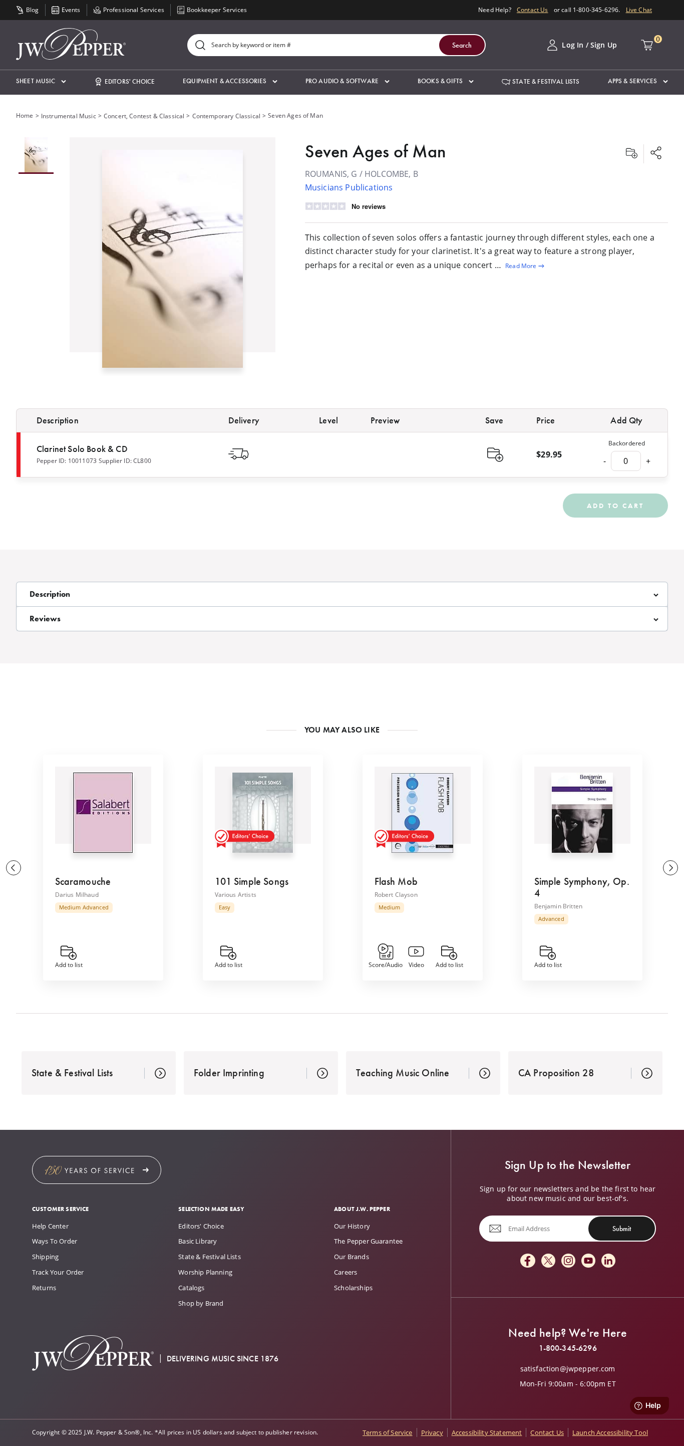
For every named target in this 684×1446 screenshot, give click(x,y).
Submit (621, 1228)
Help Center (50, 1226)
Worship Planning (205, 1272)
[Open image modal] (172, 262)
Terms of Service (388, 1432)
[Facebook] (527, 1261)
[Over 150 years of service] (96, 1170)
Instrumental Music (68, 116)
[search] (200, 46)
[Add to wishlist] (631, 154)
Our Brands (351, 1256)
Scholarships (353, 1287)
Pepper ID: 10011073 (67, 460)
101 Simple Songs (252, 881)
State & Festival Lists (209, 1256)
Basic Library (197, 1241)
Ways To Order (54, 1241)
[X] (548, 1261)
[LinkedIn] (608, 1261)
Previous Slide (13, 867)
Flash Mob (396, 881)
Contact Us (532, 10)
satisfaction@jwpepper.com (567, 1369)
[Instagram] (568, 1261)
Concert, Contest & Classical (144, 116)
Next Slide (670, 867)
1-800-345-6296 (568, 1348)
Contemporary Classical (226, 116)
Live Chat (639, 10)
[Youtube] (588, 1261)
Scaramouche (83, 881)
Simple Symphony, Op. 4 (581, 887)
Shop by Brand (200, 1303)
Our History (352, 1226)
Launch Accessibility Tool (610, 1432)
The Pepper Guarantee (368, 1241)
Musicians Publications (349, 187)
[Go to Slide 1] (36, 155)
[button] (41, 81)
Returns (44, 1287)
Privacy (432, 1432)
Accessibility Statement (487, 1432)
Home (25, 115)
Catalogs (191, 1287)
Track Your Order (58, 1272)
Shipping (45, 1256)
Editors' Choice (200, 1226)
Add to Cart (615, 505)
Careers (345, 1272)
